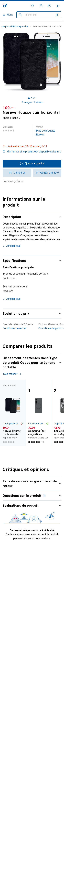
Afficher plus (13, 245)
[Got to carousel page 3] (34, 98)
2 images (27, 102)
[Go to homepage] (5, 5)
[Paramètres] (32, 5)
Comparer (19, 172)
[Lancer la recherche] (20, 15)
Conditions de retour (14, 328)
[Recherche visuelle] (57, 14)
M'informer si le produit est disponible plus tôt (34, 151)
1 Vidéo (37, 102)
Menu (10, 14)
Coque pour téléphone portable (11, 423)
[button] (32, 146)
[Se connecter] (41, 5)
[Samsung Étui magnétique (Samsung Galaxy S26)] (38, 413)
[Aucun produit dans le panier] (58, 5)
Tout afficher (10, 374)
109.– (8, 108)
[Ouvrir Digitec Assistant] (49, 5)
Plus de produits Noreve (45, 131)
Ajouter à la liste (49, 172)
